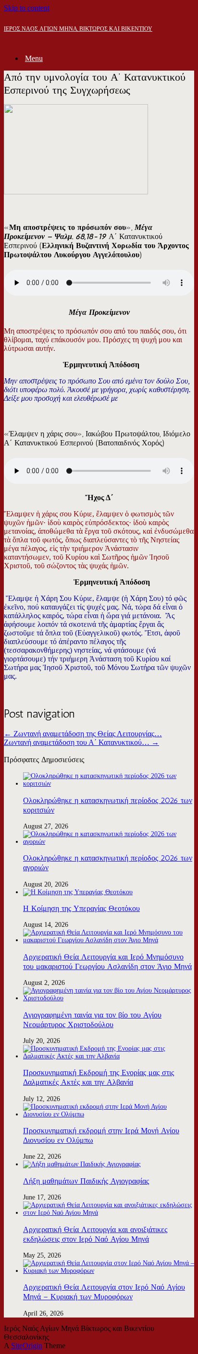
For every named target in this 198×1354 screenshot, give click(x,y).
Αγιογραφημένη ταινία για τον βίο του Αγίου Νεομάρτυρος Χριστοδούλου (92, 1019)
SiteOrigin (26, 1346)
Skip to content (27, 8)
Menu (34, 58)
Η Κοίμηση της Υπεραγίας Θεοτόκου (81, 908)
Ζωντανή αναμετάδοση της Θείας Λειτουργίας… (83, 734)
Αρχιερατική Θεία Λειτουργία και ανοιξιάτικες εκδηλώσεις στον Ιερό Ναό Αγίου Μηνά (95, 1234)
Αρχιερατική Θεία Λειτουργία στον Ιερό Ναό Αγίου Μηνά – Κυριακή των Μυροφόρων (104, 1291)
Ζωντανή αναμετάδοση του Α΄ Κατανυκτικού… (81, 742)
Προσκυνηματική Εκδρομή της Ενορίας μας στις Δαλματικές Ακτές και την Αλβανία (98, 1077)
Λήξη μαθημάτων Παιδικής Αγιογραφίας (86, 1181)
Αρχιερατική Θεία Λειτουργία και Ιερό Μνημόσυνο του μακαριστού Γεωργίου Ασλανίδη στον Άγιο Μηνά (107, 961)
